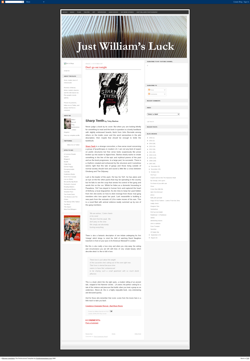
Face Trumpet (155, 226)
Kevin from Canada (70, 177)
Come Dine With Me (157, 189)
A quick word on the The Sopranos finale (163, 177)
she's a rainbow (155, 223)
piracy (152, 195)
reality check (155, 203)
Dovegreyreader (69, 169)
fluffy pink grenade (156, 198)
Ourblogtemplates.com (44, 358)
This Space (67, 207)
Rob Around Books (70, 189)
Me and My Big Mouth (71, 182)
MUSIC (72, 12)
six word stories (127, 12)
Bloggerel (67, 159)
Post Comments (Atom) (101, 336)
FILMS (79, 12)
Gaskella (67, 172)
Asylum (66, 156)
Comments (153, 94)
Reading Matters (69, 187)
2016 (151, 138)
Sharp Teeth (91, 146)
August (153, 238)
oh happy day (155, 232)
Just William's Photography (147, 12)
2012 (151, 149)
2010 (151, 155)
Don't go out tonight (96, 67)
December (154, 166)
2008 (151, 160)
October (154, 172)
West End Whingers (70, 209)
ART (93, 12)
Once (152, 186)
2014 (151, 143)
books (104, 313)
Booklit (66, 161)
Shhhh (153, 218)
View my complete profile (72, 135)
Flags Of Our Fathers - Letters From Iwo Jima (165, 200)
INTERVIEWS (102, 12)
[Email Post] (110, 311)
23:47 (107, 311)
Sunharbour (154, 209)
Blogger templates (8, 358)
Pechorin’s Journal (70, 184)
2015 (151, 140)
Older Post (138, 333)
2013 (151, 146)
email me (67, 70)
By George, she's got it (158, 180)
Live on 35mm (68, 179)
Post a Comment (92, 323)
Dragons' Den (155, 206)
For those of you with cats (159, 183)
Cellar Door (67, 164)
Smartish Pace (68, 192)
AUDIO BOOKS (113, 12)
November (154, 169)
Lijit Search (150, 121)
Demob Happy (68, 166)
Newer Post (89, 333)
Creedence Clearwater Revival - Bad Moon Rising (104, 306)
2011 (151, 152)
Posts (152, 90)
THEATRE (87, 12)
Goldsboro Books (69, 174)
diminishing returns (156, 220)
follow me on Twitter (73, 145)
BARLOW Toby (97, 313)
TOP (247, 358)
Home (113, 333)
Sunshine (153, 229)
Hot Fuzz (153, 175)
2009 (151, 158)
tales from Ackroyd (156, 192)
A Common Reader (70, 154)
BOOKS (65, 12)
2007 (151, 163)
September (154, 235)
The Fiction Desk (69, 194)
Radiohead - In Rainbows (158, 215)
